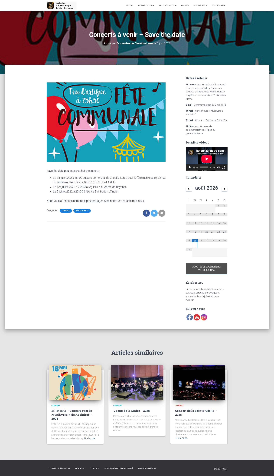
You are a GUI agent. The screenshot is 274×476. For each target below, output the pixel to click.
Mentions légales (147, 468)
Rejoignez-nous (167, 5)
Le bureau (80, 468)
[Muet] (218, 167)
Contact (95, 468)
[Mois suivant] (225, 189)
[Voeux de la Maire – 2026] (137, 382)
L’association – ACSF (59, 468)
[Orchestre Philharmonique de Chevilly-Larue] (61, 6)
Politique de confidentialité (118, 468)
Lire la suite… (90, 438)
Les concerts (200, 5)
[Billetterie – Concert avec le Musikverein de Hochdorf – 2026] (75, 382)
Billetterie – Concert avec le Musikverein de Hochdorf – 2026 (71, 415)
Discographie (218, 5)
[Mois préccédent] (189, 189)
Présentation (145, 5)
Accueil (130, 5)
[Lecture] (190, 167)
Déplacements (82, 211)
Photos (185, 5)
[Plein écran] (223, 167)
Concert (66, 211)
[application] (207, 159)
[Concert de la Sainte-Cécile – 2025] (199, 382)
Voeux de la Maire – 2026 (131, 411)
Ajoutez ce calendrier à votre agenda (206, 268)
